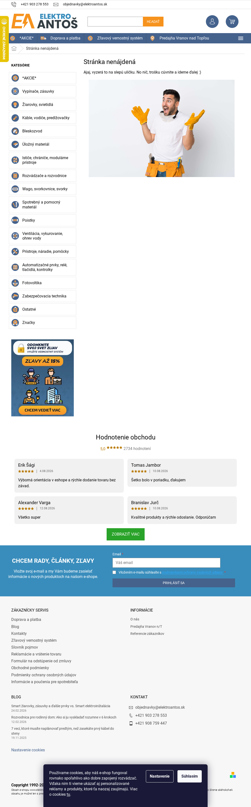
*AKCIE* (28, 78)
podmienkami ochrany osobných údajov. (190, 572)
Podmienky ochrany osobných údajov (42, 675)
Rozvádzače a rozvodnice (43, 175)
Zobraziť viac (124, 534)
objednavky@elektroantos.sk (158, 707)
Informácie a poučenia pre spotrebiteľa (43, 681)
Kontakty (17, 633)
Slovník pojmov (23, 647)
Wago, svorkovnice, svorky (43, 189)
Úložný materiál (34, 144)
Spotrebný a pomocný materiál (40, 204)
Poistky (27, 220)
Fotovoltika (30, 283)
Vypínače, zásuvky (36, 91)
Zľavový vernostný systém (32, 640)
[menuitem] (20, 38)
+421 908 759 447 (149, 723)
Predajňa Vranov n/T (144, 626)
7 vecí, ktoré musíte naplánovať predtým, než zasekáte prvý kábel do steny (61, 731)
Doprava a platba (24, 619)
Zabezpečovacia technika (43, 296)
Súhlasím (188, 776)
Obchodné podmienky (28, 668)
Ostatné (27, 309)
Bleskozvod (30, 131)
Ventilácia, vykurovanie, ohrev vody (41, 236)
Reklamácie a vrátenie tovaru (35, 654)
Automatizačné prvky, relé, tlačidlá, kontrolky (43, 267)
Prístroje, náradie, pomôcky (44, 251)
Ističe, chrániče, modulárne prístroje (43, 160)
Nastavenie (158, 776)
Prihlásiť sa (171, 583)
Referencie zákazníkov (146, 634)
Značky (27, 322)
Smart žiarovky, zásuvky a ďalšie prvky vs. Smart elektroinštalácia (59, 706)
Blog (13, 626)
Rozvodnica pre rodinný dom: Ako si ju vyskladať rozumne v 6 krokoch (62, 717)
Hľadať (151, 22)
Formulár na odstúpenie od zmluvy (40, 661)
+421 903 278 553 (149, 715)
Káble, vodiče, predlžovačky (44, 117)
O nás (133, 619)
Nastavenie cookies (26, 750)
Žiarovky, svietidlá (36, 104)
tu (66, 794)
